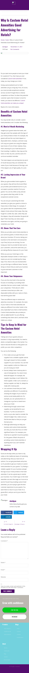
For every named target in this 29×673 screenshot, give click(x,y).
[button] (14, 13)
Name (3, 562)
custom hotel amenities (14, 78)
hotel (7, 40)
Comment (4, 541)
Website (3, 577)
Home (2, 40)
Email (3, 569)
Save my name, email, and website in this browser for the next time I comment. (13, 587)
